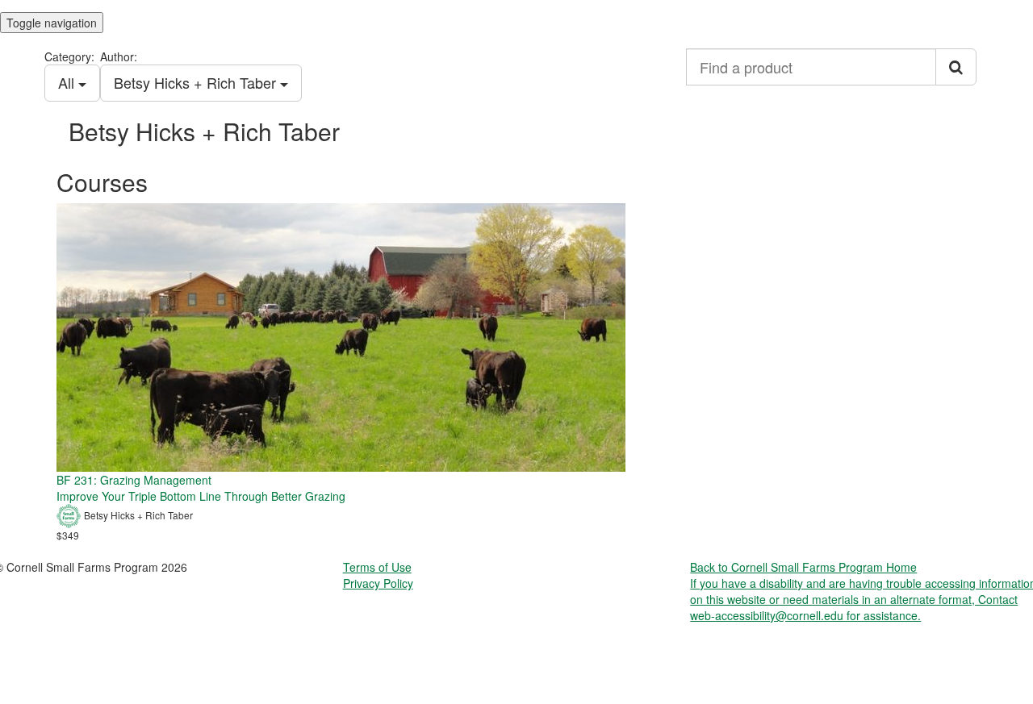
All (68, 82)
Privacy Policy (378, 583)
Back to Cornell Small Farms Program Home (803, 567)
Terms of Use (377, 567)
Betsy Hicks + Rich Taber (197, 82)
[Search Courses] (956, 66)
